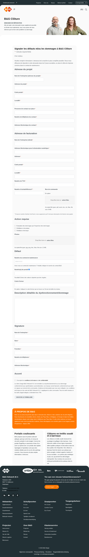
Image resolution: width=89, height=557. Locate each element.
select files (65, 200)
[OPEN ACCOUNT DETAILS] (81, 9)
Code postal (19, 92)
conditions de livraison (30, 380)
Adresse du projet (21, 84)
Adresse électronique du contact (26, 125)
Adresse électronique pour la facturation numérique (32, 148)
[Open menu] (14, 9)
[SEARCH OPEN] (86, 9)
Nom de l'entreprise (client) (24, 140)
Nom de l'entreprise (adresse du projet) (28, 76)
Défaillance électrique (23, 230)
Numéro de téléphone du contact (26, 117)
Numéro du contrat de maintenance (26, 258)
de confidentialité (43, 380)
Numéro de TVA (20, 181)
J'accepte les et (32, 380)
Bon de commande (51, 189)
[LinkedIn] (4, 495)
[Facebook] (17, 495)
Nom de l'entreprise (21, 332)
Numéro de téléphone (22, 357)
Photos (17, 234)
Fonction (18, 349)
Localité (17, 100)
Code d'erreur (19, 281)
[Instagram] (13, 495)
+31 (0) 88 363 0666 (13, 488)
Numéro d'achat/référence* (24, 189)
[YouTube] (8, 495)
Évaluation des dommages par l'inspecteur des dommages (33, 226)
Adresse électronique (22, 365)
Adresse (18, 156)
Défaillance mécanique (23, 228)
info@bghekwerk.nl (12, 490)
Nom (16, 340)
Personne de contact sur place (25, 108)
